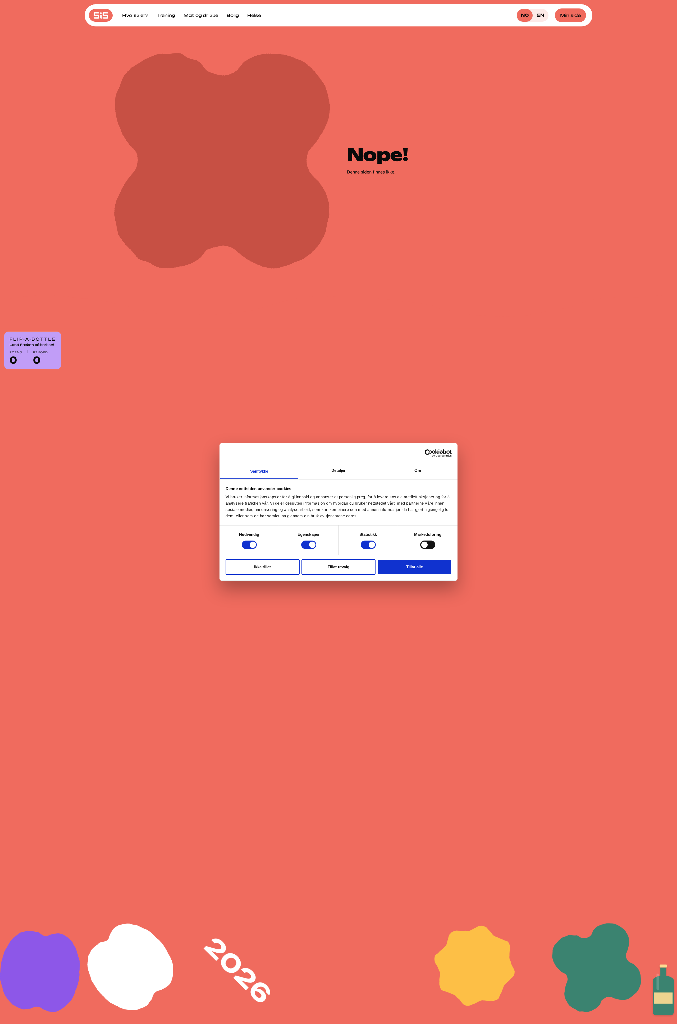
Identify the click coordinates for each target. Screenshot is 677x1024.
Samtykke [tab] (259, 471)
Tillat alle (414, 567)
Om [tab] (417, 470)
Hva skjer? (135, 15)
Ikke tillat (262, 567)
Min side (570, 15)
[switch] (308, 545)
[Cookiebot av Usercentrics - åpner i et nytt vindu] (428, 453)
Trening (166, 15)
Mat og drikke (201, 15)
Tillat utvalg (338, 567)
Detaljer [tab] (338, 470)
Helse (254, 15)
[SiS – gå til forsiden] (101, 15)
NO (525, 15)
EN (540, 15)
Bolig (233, 15)
